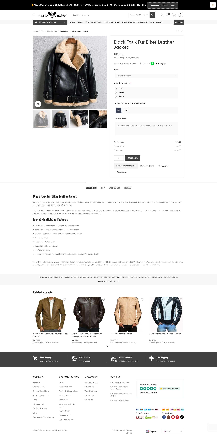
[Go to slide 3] (69, 106)
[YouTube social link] (173, 417)
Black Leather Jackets (67, 277)
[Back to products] (179, 31)
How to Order (64, 411)
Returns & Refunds (40, 395)
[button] (36, 119)
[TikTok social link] (182, 417)
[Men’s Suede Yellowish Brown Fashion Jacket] (50, 314)
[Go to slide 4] (72, 106)
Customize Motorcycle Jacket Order (119, 387)
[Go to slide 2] (67, 106)
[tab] (91, 186)
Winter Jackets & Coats (106, 277)
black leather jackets (158, 277)
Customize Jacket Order (119, 382)
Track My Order (91, 391)
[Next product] (182, 31)
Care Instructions (65, 386)
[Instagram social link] (168, 417)
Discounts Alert (65, 415)
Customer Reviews (66, 420)
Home (35, 31)
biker (122, 277)
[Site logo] (52, 15)
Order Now (133, 158)
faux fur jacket (172, 277)
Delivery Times (65, 395)
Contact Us (63, 400)
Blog (35, 413)
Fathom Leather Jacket (121, 334)
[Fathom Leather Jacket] (127, 314)
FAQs (61, 382)
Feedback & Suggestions (68, 391)
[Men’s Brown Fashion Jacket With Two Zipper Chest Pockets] (89, 314)
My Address (89, 386)
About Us (36, 382)
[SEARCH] (152, 15)
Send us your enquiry (126, 166)
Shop (42, 31)
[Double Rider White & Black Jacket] (166, 314)
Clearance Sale (39, 404)
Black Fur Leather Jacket (139, 277)
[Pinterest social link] (111, 281)
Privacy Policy (38, 386)
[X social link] (108, 281)
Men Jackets (52, 31)
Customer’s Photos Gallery (43, 417)
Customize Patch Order (119, 400)
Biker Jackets (53, 277)
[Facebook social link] (104, 281)
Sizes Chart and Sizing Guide (67, 405)
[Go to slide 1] (64, 106)
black (127, 277)
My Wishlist (89, 395)
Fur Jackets (81, 277)
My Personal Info (91, 382)
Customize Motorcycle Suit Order (121, 394)
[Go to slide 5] (75, 106)
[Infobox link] (89, 359)
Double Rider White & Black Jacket (165, 334)
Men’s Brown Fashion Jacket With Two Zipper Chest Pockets (87, 335)
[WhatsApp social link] (117, 281)
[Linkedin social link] (114, 281)
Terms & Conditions (41, 391)
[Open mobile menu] (34, 14)
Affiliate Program (40, 408)
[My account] (162, 14)
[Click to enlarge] (38, 104)
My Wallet (89, 400)
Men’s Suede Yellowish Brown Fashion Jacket (50, 335)
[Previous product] (176, 31)
